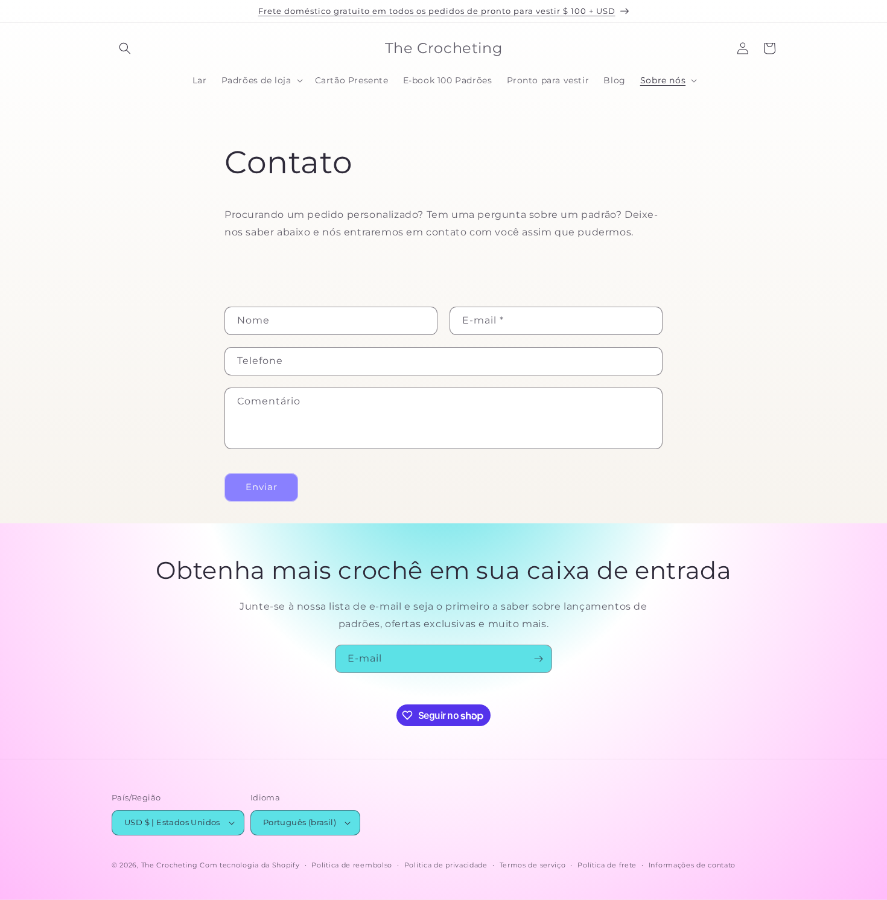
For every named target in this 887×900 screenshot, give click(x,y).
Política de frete (607, 865)
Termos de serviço (533, 865)
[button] (125, 48)
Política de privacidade (446, 865)
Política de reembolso (351, 865)
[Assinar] (538, 659)
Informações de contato (692, 865)
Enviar (262, 487)
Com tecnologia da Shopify (250, 865)
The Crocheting (169, 865)
